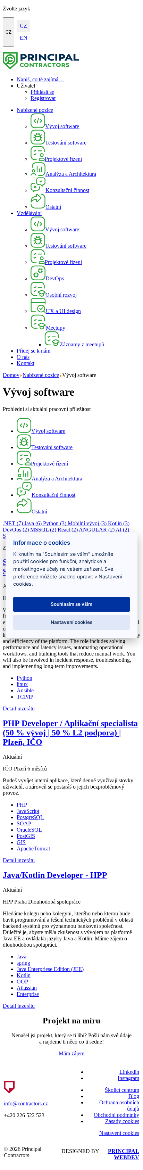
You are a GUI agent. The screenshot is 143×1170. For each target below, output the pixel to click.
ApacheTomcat (33, 848)
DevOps (16, 530)
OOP (22, 981)
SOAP (24, 823)
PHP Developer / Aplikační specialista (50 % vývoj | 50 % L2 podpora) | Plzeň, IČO (70, 733)
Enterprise (28, 994)
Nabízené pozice (35, 110)
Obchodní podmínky (116, 1115)
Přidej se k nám (33, 351)
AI (122, 530)
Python (54, 523)
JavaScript (28, 811)
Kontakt (25, 363)
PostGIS (26, 836)
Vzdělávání (29, 213)
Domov (11, 375)
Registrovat (43, 98)
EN (23, 38)
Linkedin (129, 1072)
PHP (22, 805)
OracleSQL (29, 830)
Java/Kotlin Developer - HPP (55, 875)
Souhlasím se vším (71, 604)
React (68, 530)
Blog (133, 1096)
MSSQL (43, 530)
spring (23, 963)
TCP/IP (25, 697)
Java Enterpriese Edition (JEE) (50, 969)
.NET (13, 523)
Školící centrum (122, 1090)
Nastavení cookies (119, 1133)
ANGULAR (97, 530)
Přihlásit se (42, 92)
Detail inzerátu (19, 708)
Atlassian (27, 988)
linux (22, 684)
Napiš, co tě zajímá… (40, 79)
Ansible (25, 690)
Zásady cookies (122, 1121)
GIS (21, 842)
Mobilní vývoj (87, 523)
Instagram (128, 1078)
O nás (23, 357)
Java (33, 523)
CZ (8, 32)
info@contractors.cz (26, 1103)
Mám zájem (71, 1053)
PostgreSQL (30, 817)
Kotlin (118, 523)
